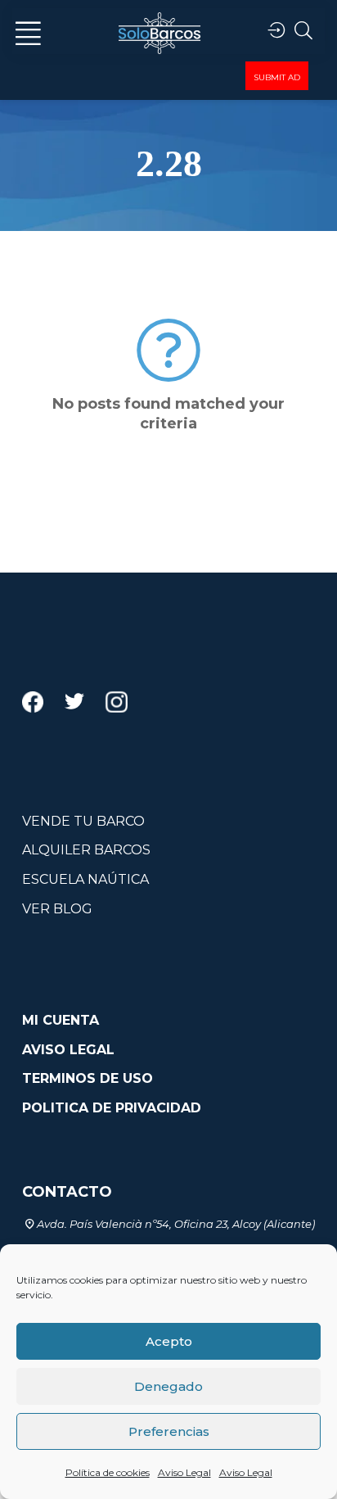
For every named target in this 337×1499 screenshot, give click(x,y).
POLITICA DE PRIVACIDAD (111, 1108)
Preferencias (168, 1431)
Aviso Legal (184, 1472)
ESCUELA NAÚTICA (85, 879)
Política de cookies (107, 1472)
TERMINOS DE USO (87, 1078)
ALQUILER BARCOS (86, 850)
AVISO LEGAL (68, 1049)
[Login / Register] (276, 30)
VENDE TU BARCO (83, 821)
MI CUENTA (60, 1020)
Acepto (169, 1341)
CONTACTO (67, 1192)
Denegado (168, 1386)
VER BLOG (57, 909)
